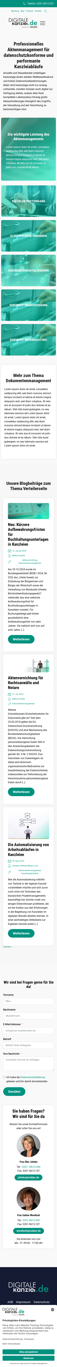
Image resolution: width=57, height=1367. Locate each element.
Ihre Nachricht (11, 1053)
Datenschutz (42, 1302)
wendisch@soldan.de (28, 1230)
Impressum (23, 1302)
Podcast (29, 11)
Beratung (15, 11)
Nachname (9, 1009)
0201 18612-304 (31, 1166)
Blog (22, 11)
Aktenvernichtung (29, 560)
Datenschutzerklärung (32, 1077)
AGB (10, 1302)
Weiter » (8, 947)
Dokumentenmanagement (30, 563)
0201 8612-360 (31, 1220)
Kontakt (38, 11)
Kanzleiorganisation (29, 873)
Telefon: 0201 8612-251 (40, 3)
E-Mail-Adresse (12, 1024)
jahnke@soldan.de (28, 1177)
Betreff (7, 1039)
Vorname (8, 994)
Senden (14, 1092)
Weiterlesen (21, 639)
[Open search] (45, 11)
